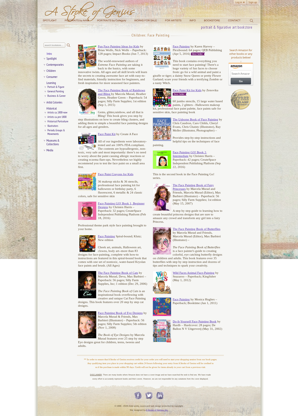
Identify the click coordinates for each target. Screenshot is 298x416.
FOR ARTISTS (173, 20)
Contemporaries (55, 65)
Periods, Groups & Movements (57, 132)
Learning (51, 83)
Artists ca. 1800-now (57, 112)
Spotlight (51, 58)
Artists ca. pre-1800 (56, 117)
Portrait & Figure (55, 87)
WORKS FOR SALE (145, 20)
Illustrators (52, 126)
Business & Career (56, 96)
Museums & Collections (53, 142)
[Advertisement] (241, 175)
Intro (49, 54)
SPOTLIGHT (50, 20)
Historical (51, 108)
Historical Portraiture (57, 121)
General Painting (55, 91)
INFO (193, 20)
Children (51, 71)
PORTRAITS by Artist (77, 20)
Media (49, 150)
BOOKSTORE (212, 20)
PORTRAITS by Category (111, 20)
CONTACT (234, 20)
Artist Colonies (54, 102)
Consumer (51, 77)
